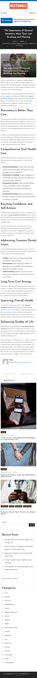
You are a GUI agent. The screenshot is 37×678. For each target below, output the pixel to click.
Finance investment (11, 612)
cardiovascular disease (10, 312)
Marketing (18, 506)
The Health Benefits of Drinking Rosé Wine (10, 374)
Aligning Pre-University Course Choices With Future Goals (18, 554)
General (7, 620)
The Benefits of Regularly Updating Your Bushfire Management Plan (28, 374)
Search (31, 13)
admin (13, 435)
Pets (6, 639)
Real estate (8, 643)
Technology (27, 506)
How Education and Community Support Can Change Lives (23, 20)
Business (7, 597)
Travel (7, 659)
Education (4, 506)
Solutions (7, 651)
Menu (5, 13)
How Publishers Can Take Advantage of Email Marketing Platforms (19, 568)
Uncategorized (9, 662)
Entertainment (9, 604)
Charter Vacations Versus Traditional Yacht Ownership (18, 561)
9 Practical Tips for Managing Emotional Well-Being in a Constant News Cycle (19, 548)
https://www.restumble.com (22, 362)
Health (6, 62)
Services (7, 647)
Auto (6, 593)
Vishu (13, 65)
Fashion (7, 608)
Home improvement (11, 628)
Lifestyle (12, 62)
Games (7, 616)
